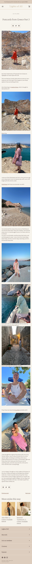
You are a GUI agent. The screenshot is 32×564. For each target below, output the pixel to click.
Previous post (5, 493)
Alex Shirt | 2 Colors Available (7, 519)
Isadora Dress (14, 87)
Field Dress (4, 184)
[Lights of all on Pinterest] (5, 557)
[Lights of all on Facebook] (2, 557)
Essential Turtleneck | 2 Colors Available (22, 519)
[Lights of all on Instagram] (7, 557)
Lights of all (11, 560)
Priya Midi (17, 410)
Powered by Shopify (5, 561)
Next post (27, 493)
